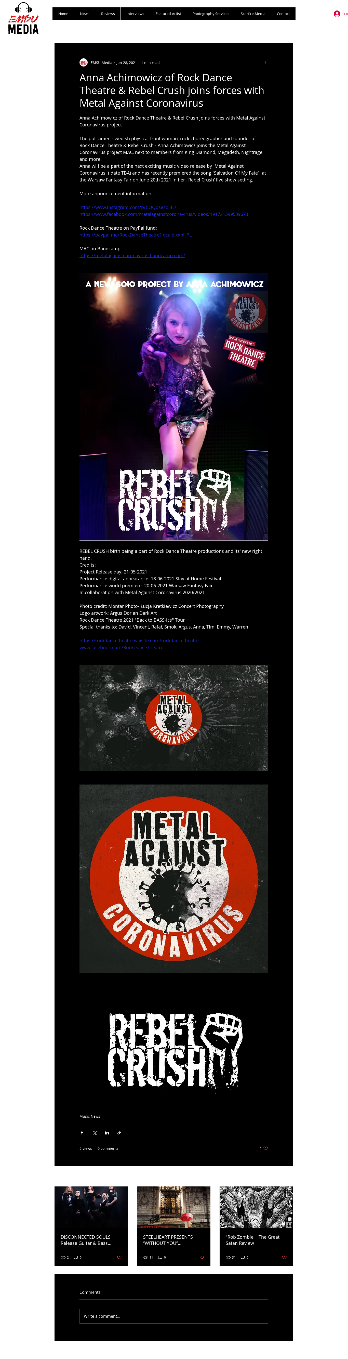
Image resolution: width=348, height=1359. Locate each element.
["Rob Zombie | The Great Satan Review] (256, 1207)
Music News (89, 1116)
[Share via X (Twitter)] (94, 1132)
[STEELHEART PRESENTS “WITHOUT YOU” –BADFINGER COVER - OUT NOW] (173, 1207)
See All (287, 1176)
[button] (108, 13)
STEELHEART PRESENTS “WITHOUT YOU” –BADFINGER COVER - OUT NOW (171, 1240)
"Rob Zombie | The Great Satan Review (252, 1240)
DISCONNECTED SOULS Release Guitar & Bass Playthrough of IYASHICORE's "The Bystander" (91, 1240)
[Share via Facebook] (81, 1132)
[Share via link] (119, 1132)
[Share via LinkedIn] (106, 1132)
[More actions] (265, 62)
